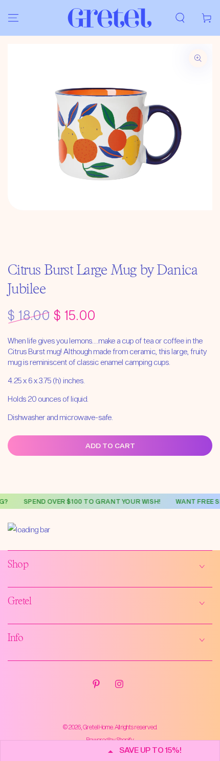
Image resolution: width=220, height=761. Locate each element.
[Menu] (13, 18)
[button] (180, 18)
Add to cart (110, 445)
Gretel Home (98, 726)
